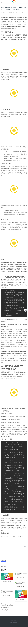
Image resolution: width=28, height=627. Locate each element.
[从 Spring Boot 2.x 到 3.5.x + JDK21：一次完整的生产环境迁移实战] (7, 605)
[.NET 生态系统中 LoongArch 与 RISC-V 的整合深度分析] (7, 576)
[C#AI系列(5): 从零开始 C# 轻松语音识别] (21, 583)
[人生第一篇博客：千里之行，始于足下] (7, 591)
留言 (12, 620)
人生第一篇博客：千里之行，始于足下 (12, 595)
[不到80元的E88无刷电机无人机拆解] (21, 574)
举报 (25, 546)
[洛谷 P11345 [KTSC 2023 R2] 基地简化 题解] (21, 594)
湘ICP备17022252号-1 (14, 622)
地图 (15, 620)
